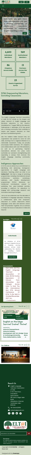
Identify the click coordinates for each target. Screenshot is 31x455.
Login (21, 2)
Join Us (26, 213)
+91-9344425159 (15, 408)
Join (27, 2)
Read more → (9, 301)
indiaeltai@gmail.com (17, 410)
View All (13, 219)
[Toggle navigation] (3, 6)
